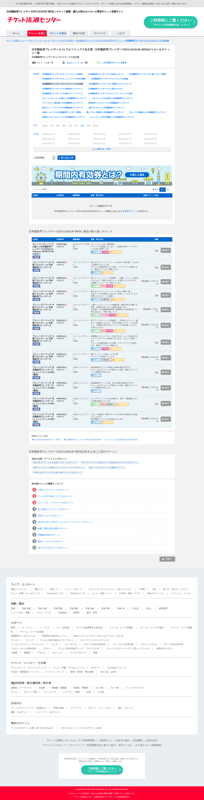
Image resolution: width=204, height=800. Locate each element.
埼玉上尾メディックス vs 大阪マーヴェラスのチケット (55, 462)
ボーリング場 (30, 692)
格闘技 (27, 652)
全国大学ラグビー (164, 648)
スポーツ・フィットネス (99, 708)
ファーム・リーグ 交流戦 (31, 632)
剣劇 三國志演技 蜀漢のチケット (53, 528)
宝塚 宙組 (89, 608)
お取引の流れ (122, 740)
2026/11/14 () (74, 139)
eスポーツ (96, 667)
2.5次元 (135, 608)
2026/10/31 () (99, 134)
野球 (13, 627)
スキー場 (114, 688)
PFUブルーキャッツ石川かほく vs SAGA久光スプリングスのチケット (110, 462)
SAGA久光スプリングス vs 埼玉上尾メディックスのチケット (57, 472)
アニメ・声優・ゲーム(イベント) (68, 667)
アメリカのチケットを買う (23, 728)
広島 (76, 126)
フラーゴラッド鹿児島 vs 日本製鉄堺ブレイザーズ (62, 103)
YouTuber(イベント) (116, 667)
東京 (52, 126)
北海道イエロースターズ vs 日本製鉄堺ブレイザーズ (63, 117)
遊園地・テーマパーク (21, 688)
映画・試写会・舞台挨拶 (82, 672)
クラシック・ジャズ (180, 593)
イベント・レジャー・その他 (28, 662)
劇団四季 (163, 608)
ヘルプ (120, 33)
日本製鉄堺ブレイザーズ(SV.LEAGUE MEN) (83, 440)
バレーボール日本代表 (123, 644)
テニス (54, 644)
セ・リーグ (27, 627)
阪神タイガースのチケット (50, 515)
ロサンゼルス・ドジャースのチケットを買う (81, 728)
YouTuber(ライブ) (54, 593)
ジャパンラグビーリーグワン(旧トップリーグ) (127, 648)
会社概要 (137, 740)
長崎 (88, 126)
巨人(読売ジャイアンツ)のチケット (54, 509)
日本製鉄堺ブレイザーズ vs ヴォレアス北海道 (109, 79)
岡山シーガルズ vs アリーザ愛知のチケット (106, 467)
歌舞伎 (76, 612)
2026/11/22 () (150, 139)
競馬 (95, 652)
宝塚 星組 (73, 608)
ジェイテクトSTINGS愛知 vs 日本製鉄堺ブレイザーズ (112, 117)
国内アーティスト (19, 589)
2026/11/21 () (125, 139)
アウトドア (76, 708)
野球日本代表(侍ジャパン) (54, 636)
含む (162, 189)
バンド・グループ (73, 589)
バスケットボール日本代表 (23, 648)
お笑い (149, 608)
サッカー (15, 640)
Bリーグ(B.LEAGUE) (173, 644)
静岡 (64, 126)
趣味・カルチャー (19, 712)
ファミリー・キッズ (54, 672)
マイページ (100, 33)
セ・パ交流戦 (63, 627)
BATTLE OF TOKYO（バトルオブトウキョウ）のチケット (65, 522)
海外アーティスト (155, 593)
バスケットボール (148, 644)
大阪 (70, 126)
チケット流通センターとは (61, 740)
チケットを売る (58, 33)
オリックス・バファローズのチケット (55, 502)
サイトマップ (76, 745)
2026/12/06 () (74, 143)
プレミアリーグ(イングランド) (94, 640)
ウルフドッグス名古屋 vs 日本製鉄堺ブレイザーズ (112, 98)
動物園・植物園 (59, 688)
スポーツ (16, 622)
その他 (101, 692)
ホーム (16, 33)
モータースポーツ (78, 652)
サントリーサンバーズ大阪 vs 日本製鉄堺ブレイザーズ (64, 98)
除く (168, 189)
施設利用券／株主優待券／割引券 (31, 682)
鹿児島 (95, 126)
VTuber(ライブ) (77, 593)
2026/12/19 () (99, 143)
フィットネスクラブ (134, 688)
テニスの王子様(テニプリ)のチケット (55, 496)
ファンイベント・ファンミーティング (28, 667)
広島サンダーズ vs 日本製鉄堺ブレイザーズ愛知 (61, 112)
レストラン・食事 (71, 692)
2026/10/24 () (48, 134)
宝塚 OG (121, 608)
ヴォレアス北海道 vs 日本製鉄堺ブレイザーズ (147, 112)
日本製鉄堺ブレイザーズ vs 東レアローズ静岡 (147, 74)
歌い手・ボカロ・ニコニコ (175, 589)
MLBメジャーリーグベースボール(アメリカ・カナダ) (98, 636)
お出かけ (16, 703)
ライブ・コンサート (23, 584)
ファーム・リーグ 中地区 (152, 627)
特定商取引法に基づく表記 (101, 745)
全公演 (36, 74)
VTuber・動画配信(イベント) (24, 672)
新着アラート (131, 211)
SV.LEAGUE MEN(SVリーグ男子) (47, 440)
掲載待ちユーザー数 (75, 63)
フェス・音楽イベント (102, 593)
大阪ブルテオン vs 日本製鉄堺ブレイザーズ (106, 108)
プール (14, 692)
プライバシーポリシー (54, 745)
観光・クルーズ (125, 708)
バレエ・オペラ (44, 612)
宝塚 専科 (105, 608)
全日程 (36, 134)
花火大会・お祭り (109, 672)
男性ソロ (38, 589)
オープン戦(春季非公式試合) (89, 627)
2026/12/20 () (125, 143)
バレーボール (70, 644)
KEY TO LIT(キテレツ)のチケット (53, 548)
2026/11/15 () (99, 139)
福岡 (82, 126)
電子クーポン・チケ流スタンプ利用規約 (139, 745)
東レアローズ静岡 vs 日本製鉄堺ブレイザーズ (105, 112)
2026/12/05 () (48, 143)
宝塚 (13, 608)
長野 (58, 126)
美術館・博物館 (80, 688)
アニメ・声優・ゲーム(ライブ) (25, 593)
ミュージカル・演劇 (20, 612)
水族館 (42, 688)
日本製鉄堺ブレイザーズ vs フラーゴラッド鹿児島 (62, 74)
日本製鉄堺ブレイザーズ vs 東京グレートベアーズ (62, 93)
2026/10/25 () (74, 134)
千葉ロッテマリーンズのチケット (53, 490)
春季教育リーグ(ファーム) (23, 636)
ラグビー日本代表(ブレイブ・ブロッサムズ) (78, 648)
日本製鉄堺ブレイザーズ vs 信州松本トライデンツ (62, 89)
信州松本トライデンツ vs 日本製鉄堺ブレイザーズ (108, 103)
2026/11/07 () (150, 134)
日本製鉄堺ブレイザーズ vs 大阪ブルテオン (106, 89)
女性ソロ (54, 589)
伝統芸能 (62, 612)
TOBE (142, 589)
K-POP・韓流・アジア (130, 593)
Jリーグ (29, 640)
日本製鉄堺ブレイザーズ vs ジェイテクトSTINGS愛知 (64, 79)
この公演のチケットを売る (114, 62)
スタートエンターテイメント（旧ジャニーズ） (110, 589)
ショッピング (49, 692)
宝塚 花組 (26, 608)
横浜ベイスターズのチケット (51, 541)
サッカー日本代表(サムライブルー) (56, 640)
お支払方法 (151, 740)
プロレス (41, 652)
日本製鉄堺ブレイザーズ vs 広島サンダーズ (106, 74)
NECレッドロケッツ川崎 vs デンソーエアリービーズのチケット (59, 467)
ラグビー (47, 648)
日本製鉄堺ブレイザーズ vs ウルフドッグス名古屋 (62, 84)
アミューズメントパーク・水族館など (28, 708)
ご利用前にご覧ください (171, 22)
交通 (88, 692)
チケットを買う (37, 33)
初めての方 (79, 33)
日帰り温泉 (58, 708)
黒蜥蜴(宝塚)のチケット (49, 535)
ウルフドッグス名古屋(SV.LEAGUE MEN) (121, 440)
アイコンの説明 (40, 189)
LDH (154, 589)
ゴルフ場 (99, 688)
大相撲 (14, 652)
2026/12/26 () (150, 143)
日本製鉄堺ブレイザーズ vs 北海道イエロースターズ (110, 84)
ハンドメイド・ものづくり (47, 712)
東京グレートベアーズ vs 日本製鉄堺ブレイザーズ (62, 108)
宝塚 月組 (42, 608)
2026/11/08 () (48, 139)
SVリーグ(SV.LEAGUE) (95, 644)
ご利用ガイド (105, 740)
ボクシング (57, 652)
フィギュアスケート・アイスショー (27, 644)
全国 (35, 125)
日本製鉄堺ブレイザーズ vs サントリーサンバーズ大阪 (110, 93)
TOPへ (169, 559)
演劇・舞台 (17, 603)
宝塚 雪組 (58, 608)
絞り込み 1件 (67, 157)
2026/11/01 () (125, 134)
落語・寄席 (91, 612)
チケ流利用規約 (86, 740)
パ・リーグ (44, 627)
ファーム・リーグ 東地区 (121, 627)
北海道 (44, 126)
